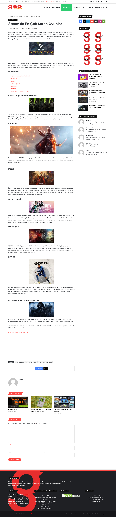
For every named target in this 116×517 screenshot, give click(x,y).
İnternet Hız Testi (45, 506)
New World (14, 86)
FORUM (91, 7)
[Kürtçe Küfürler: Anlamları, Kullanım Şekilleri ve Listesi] (83, 93)
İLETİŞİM (97, 7)
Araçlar (64, 1)
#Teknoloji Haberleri (25, 1)
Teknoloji (76, 7)
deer (11, 28)
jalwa (87, 150)
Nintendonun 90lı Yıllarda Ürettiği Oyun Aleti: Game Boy (41, 410)
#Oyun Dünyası (50, 1)
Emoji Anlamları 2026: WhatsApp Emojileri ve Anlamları (95, 76)
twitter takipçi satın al (96, 495)
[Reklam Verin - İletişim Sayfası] (87, 37)
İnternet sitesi (46, 452)
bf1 (26, 362)
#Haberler (58, 1)
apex (16, 362)
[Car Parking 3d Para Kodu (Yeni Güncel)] (64, 402)
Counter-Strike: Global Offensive (21, 91)
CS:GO (30, 362)
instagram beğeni (96, 501)
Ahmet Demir (89, 127)
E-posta (10, 452)
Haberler (46, 7)
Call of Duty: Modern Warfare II (20, 76)
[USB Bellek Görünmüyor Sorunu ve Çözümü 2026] (83, 85)
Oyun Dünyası (66, 7)
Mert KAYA (89, 143)
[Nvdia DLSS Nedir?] (18, 402)
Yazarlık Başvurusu (102, 514)
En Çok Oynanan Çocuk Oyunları (18, 332)
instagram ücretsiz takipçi (96, 497)
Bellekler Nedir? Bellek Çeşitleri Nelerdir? (45, 503)
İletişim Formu (54, 483)
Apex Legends (15, 84)
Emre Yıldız (89, 120)
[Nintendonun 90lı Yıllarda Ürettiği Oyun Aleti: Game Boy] (41, 402)
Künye (84, 514)
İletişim (89, 514)
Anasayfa (12, 16)
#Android (11, 1)
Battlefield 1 (14, 78)
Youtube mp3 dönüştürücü (45, 508)
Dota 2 (13, 81)
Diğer (83, 7)
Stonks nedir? (45, 495)
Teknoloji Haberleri (37, 514)
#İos (17, 1)
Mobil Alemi (55, 7)
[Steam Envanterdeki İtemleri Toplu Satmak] (83, 100)
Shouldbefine (89, 135)
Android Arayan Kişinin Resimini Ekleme (45, 501)
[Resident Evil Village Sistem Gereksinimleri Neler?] (83, 108)
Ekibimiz (94, 514)
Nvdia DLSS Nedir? (13, 409)
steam (50, 362)
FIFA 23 (13, 89)
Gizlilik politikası (70, 514)
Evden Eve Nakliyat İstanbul (96, 499)
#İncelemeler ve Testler (38, 1)
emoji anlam (45, 504)
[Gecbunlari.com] (15, 7)
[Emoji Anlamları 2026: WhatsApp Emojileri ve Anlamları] (83, 77)
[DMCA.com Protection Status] (67, 497)
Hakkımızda (78, 514)
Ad (9, 444)
